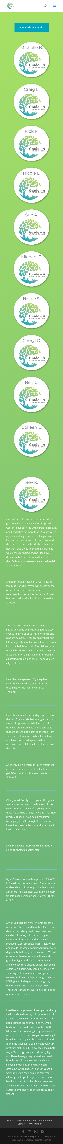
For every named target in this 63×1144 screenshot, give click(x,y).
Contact (21, 1123)
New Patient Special (31, 27)
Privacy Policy (35, 1123)
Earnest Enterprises (29, 1136)
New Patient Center (26, 1120)
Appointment (46, 1120)
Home (10, 1120)
